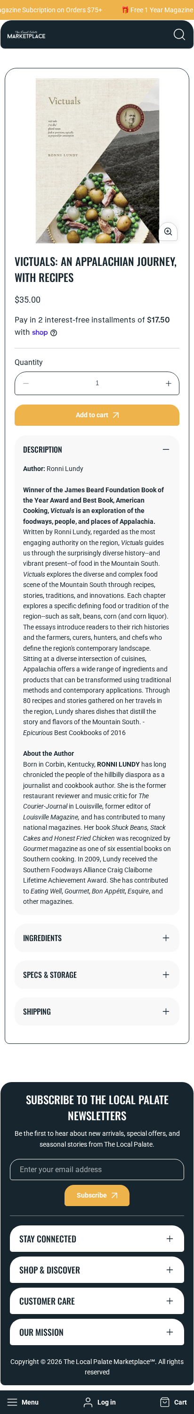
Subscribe (92, 1195)
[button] (172, 1402)
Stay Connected (47, 1238)
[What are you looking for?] (179, 34)
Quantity (29, 362)
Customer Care (47, 1301)
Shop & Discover (49, 1270)
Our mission (41, 1332)
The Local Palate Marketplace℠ (109, 1361)
